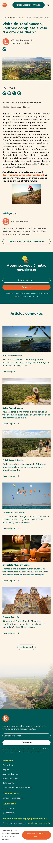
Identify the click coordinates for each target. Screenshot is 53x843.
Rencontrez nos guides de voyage (26, 241)
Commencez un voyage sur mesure (36, 835)
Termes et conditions (30, 296)
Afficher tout (26, 647)
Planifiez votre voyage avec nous (26, 680)
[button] (48, 5)
